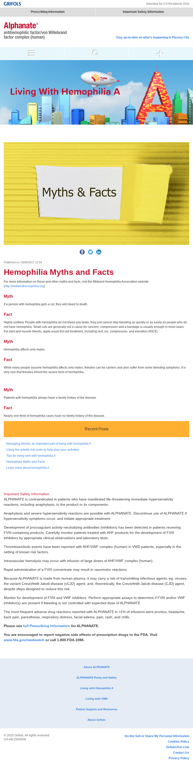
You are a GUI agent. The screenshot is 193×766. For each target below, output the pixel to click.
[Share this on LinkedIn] (98, 251)
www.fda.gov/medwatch (24, 640)
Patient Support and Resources (96, 709)
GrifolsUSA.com (177, 747)
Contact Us (181, 752)
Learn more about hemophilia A (27, 468)
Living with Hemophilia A (96, 688)
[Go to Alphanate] (35, 31)
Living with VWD (97, 698)
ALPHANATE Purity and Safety (96, 677)
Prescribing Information (48, 12)
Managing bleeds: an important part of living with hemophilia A (48, 443)
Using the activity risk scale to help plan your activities (42, 449)
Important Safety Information (143, 12)
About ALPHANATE (97, 667)
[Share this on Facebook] (82, 251)
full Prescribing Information (46, 626)
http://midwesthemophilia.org (24, 286)
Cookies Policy (178, 741)
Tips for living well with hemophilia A (31, 455)
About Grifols (96, 719)
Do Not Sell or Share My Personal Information (157, 736)
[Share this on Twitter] (90, 251)
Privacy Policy (179, 758)
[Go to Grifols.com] (12, 4)
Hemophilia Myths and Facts (25, 462)
